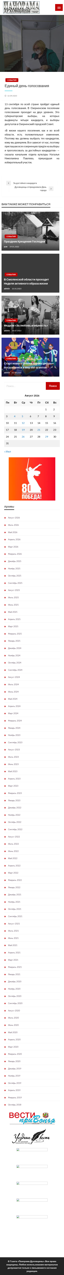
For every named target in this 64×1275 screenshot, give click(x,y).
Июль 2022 (13, 844)
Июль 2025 (13, 597)
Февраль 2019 (15, 1097)
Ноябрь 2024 (14, 655)
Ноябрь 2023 (14, 735)
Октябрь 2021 (14, 909)
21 (38, 429)
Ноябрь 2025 (14, 568)
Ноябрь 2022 (14, 815)
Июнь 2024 (13, 691)
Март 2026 (13, 546)
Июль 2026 (13, 525)
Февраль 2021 (15, 967)
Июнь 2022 (13, 851)
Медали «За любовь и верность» (26, 325)
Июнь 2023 (13, 764)
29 (46, 436)
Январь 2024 (14, 728)
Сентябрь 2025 (15, 583)
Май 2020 (12, 1032)
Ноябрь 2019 (14, 1076)
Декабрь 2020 (14, 981)
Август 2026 (14, 517)
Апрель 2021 (14, 952)
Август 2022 (14, 836)
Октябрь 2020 (14, 996)
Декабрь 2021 (14, 894)
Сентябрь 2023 (15, 742)
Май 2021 (12, 945)
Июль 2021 (13, 931)
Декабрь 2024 (14, 648)
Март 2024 (13, 713)
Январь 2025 (14, 641)
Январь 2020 (14, 1061)
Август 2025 (14, 590)
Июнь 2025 (13, 605)
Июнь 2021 (13, 938)
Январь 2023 (14, 800)
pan (6, 246)
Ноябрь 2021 (14, 902)
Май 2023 (12, 771)
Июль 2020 (13, 1017)
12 (23, 422)
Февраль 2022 (15, 880)
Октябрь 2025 (14, 575)
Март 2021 (13, 960)
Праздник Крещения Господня (24, 241)
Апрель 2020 (14, 1039)
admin (7, 288)
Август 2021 (14, 923)
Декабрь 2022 (14, 807)
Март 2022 (13, 873)
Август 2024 (14, 677)
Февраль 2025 (15, 633)
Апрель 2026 (14, 539)
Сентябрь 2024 (15, 670)
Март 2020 (13, 1047)
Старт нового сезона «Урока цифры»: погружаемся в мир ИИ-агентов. (29, 365)
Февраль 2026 (15, 554)
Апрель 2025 (14, 619)
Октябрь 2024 (14, 662)
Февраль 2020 (15, 1054)
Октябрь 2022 (14, 822)
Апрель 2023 (14, 778)
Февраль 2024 (15, 720)
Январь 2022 (14, 887)
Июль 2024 (13, 684)
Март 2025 (13, 626)
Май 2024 (12, 699)
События (11, 80)
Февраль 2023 (15, 793)
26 (23, 436)
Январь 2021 (14, 974)
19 (23, 429)
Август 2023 (14, 749)
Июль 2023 (13, 757)
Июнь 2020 (13, 1025)
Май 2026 (12, 532)
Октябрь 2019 (14, 1083)
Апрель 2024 (14, 706)
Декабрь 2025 (14, 561)
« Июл (7, 451)
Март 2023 (13, 786)
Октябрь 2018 (14, 1104)
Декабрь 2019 (14, 1068)
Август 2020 (14, 1010)
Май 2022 (12, 858)
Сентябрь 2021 (15, 916)
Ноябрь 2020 (14, 989)
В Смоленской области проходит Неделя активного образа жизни (26, 281)
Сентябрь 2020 (15, 1003)
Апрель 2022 (14, 865)
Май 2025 (12, 612)
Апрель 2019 (14, 1090)
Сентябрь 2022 (15, 829)
